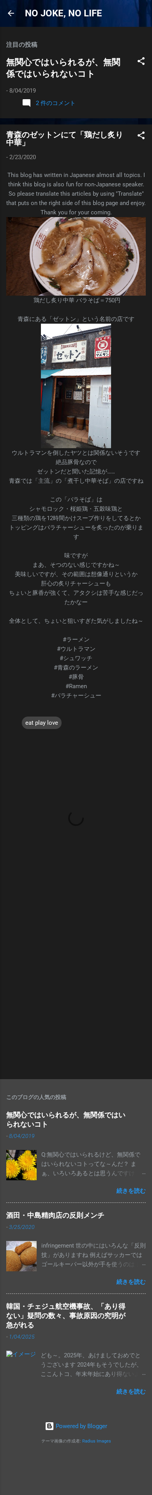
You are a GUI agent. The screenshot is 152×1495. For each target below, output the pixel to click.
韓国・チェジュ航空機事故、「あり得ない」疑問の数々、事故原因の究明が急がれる (65, 1315)
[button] (141, 62)
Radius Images (96, 1441)
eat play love (41, 722)
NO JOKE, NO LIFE (63, 13)
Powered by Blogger (80, 1426)
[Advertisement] (76, 991)
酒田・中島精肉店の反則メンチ (55, 1215)
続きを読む (131, 1190)
